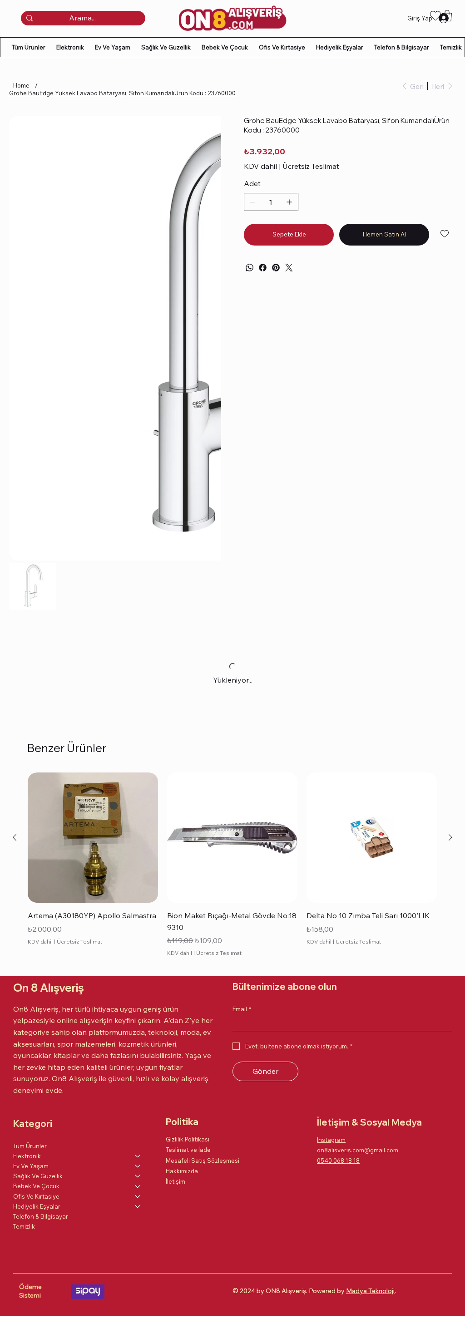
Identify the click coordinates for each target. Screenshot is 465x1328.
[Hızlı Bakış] (93, 837)
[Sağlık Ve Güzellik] (138, 1176)
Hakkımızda (182, 1171)
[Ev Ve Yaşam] (138, 1166)
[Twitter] (289, 267)
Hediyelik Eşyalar (36, 1206)
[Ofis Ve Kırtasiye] (138, 1196)
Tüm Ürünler (30, 1146)
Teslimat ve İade (188, 1149)
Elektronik (27, 1156)
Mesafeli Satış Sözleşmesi (202, 1160)
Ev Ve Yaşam (31, 1166)
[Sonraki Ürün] (450, 837)
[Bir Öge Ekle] (289, 202)
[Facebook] (262, 267)
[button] (447, 15)
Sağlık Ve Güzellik (38, 1176)
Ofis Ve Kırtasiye (36, 1196)
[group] (232, 865)
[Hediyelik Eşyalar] (138, 1206)
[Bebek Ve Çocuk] (138, 1186)
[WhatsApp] (249, 267)
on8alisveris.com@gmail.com (357, 1150)
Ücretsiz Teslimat (79, 941)
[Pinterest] (276, 267)
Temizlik (24, 1226)
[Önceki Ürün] (14, 837)
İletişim (175, 1181)
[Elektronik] (138, 1156)
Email (241, 1009)
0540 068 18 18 (338, 1160)
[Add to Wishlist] (445, 234)
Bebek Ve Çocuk (36, 1186)
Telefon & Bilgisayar (40, 1216)
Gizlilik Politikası (187, 1139)
